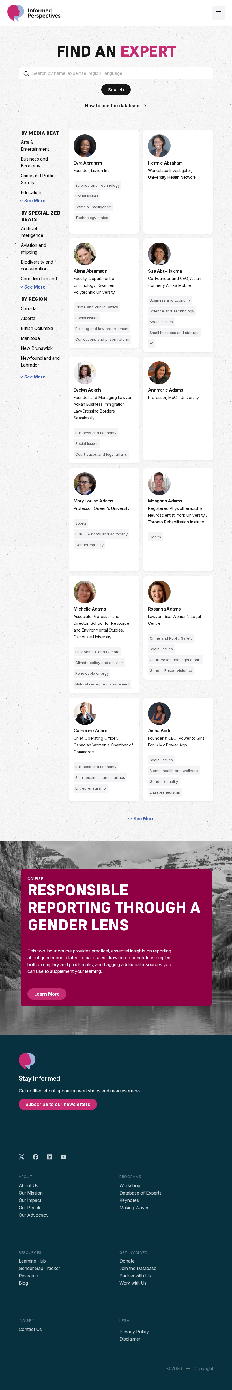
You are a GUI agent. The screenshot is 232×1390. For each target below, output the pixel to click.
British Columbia (37, 328)
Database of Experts (140, 1193)
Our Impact (30, 1200)
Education (31, 192)
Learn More (47, 994)
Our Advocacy (34, 1215)
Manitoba (30, 338)
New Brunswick (37, 348)
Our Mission (31, 1193)
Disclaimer (129, 1339)
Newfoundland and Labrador (40, 361)
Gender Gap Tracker (39, 1268)
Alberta (28, 318)
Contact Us (30, 1329)
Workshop (129, 1185)
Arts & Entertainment (35, 145)
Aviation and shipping (33, 248)
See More (35, 200)
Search (116, 89)
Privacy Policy (134, 1331)
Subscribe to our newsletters (57, 1104)
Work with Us (133, 1283)
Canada (28, 308)
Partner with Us (135, 1275)
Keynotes (129, 1200)
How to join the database (112, 105)
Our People (30, 1207)
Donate (127, 1261)
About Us (28, 1185)
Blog (23, 1283)
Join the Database (137, 1268)
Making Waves (134, 1207)
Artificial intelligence (32, 232)
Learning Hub (32, 1261)
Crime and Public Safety (38, 179)
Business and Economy (34, 162)
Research (28, 1275)
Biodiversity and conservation (37, 265)
